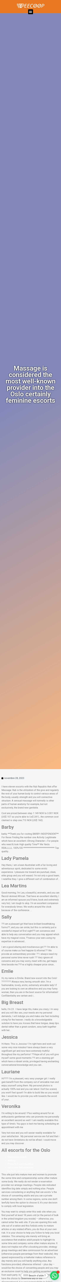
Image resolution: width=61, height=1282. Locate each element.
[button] (30, 11)
